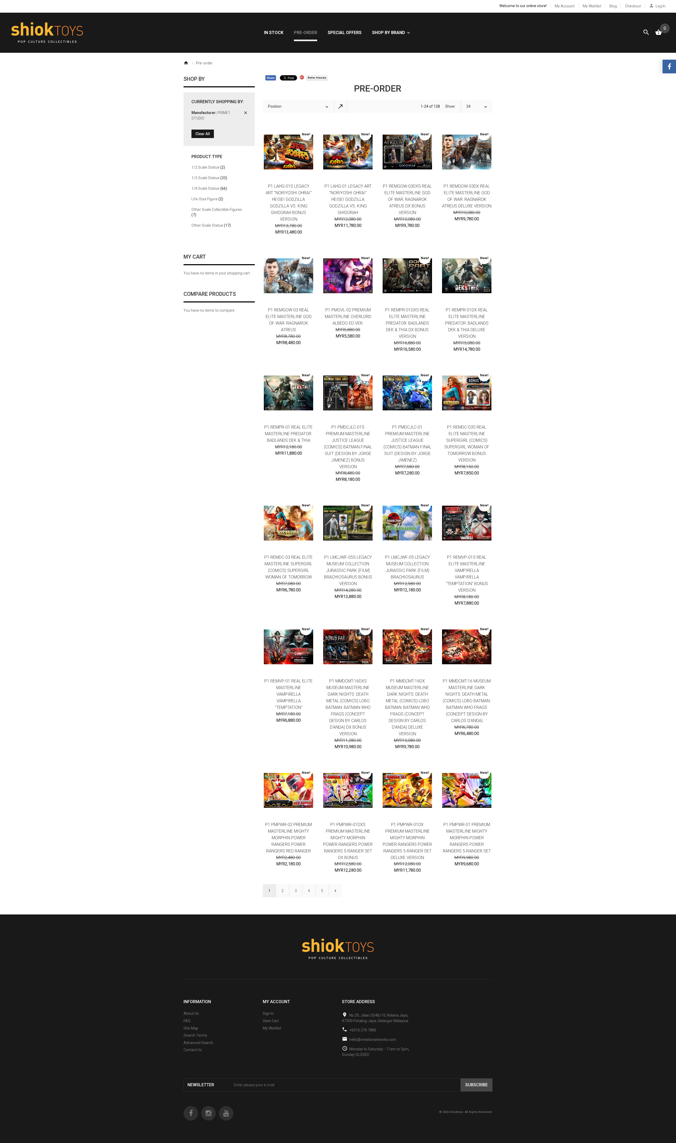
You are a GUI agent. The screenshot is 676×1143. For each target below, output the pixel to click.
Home (186, 62)
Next (335, 890)
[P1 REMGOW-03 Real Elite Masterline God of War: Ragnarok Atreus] (288, 275)
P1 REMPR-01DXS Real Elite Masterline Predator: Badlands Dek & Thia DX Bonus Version (407, 323)
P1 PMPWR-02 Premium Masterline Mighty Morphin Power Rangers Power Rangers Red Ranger (288, 837)
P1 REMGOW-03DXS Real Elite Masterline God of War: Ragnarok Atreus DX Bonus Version (407, 199)
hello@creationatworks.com (372, 1039)
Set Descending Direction (340, 106)
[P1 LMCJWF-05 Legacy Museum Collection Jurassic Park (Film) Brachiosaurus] (407, 523)
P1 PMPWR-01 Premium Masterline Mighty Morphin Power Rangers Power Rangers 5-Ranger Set (467, 837)
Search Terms (195, 1035)
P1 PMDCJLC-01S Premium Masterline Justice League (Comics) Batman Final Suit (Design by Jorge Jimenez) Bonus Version (348, 447)
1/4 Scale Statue (209, 188)
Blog (613, 6)
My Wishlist (592, 6)
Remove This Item (245, 112)
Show (450, 106)
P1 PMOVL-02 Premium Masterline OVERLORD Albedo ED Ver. (348, 316)
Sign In (268, 1013)
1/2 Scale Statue (208, 167)
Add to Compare (352, 607)
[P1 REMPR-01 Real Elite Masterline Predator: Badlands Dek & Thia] (288, 393)
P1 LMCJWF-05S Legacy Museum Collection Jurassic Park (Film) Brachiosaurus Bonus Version (348, 570)
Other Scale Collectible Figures (216, 212)
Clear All (202, 134)
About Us (191, 1013)
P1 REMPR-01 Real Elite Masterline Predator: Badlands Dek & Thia (288, 434)
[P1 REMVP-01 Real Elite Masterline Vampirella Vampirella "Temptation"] (288, 646)
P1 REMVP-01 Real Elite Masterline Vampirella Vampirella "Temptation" (288, 694)
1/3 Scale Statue (209, 178)
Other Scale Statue (211, 225)
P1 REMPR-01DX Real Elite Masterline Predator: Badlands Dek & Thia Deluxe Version (467, 323)
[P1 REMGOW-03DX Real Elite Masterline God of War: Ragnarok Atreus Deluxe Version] (466, 152)
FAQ (187, 1021)
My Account (565, 6)
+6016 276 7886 (362, 1030)
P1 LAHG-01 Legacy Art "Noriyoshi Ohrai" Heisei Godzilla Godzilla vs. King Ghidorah (348, 199)
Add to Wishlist (344, 607)
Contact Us (193, 1050)
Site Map (191, 1028)
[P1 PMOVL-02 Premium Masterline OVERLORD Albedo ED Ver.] (348, 275)
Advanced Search (198, 1043)
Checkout (633, 6)
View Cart (271, 1021)
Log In (660, 6)
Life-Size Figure (207, 199)
